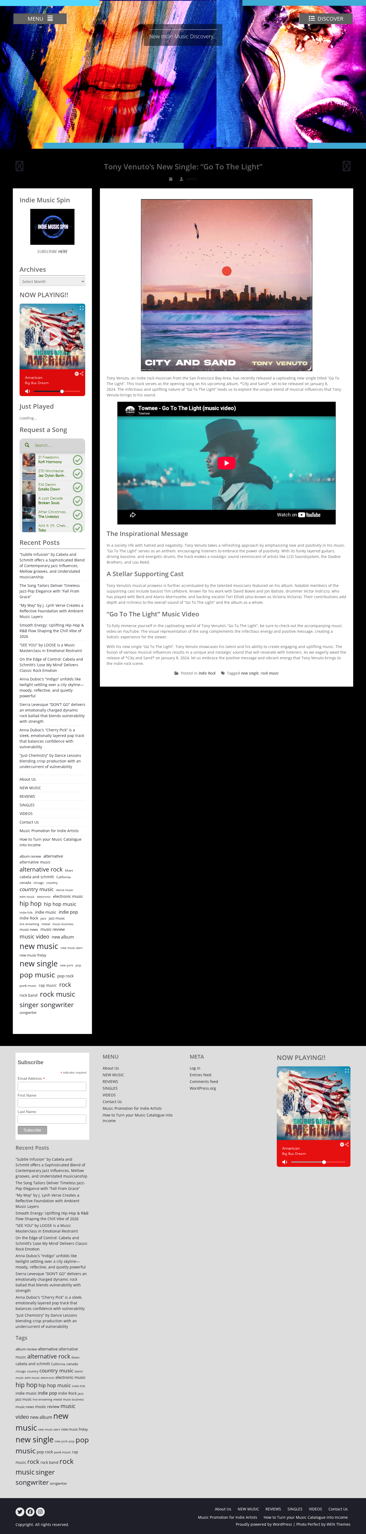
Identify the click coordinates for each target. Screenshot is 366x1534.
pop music (37, 975)
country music (37, 889)
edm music (27, 897)
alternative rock (41, 869)
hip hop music (60, 904)
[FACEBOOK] (30, 1511)
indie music (45, 912)
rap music (48, 985)
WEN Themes (338, 1524)
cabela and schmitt (37, 876)
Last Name (27, 1111)
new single (250, 673)
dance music (64, 890)
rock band (29, 995)
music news (29, 929)
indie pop (68, 912)
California (63, 877)
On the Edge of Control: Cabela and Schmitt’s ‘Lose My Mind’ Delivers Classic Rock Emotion (51, 665)
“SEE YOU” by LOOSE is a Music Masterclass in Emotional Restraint (51, 647)
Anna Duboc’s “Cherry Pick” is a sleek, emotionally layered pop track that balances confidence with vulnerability (52, 738)
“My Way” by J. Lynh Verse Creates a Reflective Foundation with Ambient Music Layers (51, 611)
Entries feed (200, 1074)
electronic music (68, 896)
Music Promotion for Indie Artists (49, 830)
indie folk (26, 912)
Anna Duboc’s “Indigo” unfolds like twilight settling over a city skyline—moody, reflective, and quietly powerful (52, 687)
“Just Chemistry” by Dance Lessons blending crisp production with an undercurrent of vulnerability (50, 761)
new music (39, 946)
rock (65, 984)
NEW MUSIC (30, 787)
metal (46, 924)
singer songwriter (47, 1004)
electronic (44, 897)
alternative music (35, 862)
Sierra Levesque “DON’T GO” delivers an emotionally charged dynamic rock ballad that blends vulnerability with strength (52, 713)
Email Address (31, 1078)
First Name (27, 1095)
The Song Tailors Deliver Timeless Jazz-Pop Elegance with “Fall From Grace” (50, 591)
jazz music (57, 918)
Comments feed (204, 1081)
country (52, 882)
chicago (38, 883)
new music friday (33, 955)
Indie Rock (207, 673)
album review (30, 856)
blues (69, 870)
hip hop (31, 903)
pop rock (65, 975)
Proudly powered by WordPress (264, 1524)
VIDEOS (26, 813)
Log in (195, 1068)
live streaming (29, 924)
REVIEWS (27, 796)
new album (63, 937)
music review (52, 929)
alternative (53, 856)
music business (63, 924)
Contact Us (29, 822)
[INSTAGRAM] (40, 1511)
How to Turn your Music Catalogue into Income (50, 842)
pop (78, 965)
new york (66, 965)
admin (191, 178)
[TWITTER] (20, 1511)
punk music (28, 985)
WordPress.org (203, 1088)
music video (34, 936)
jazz (43, 918)
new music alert (72, 948)
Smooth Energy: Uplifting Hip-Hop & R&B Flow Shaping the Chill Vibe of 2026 (52, 631)
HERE (62, 251)
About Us (28, 779)
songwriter (28, 1012)
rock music (270, 673)
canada (25, 882)
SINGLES (27, 804)
